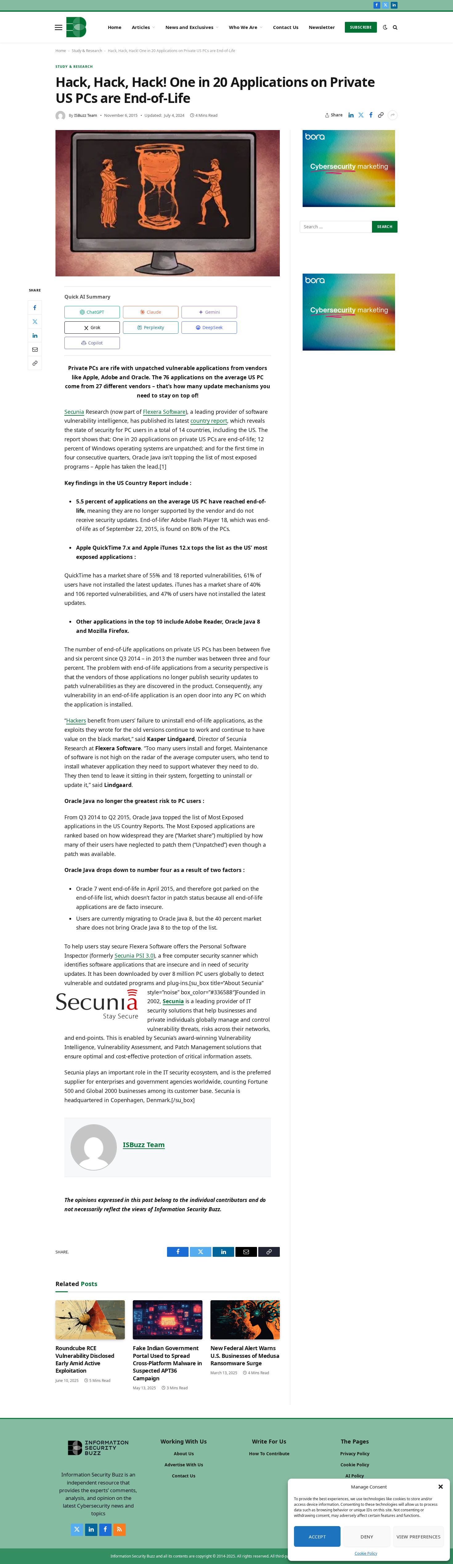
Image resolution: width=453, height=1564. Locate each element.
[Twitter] (35, 322)
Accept (317, 1536)
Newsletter (322, 27)
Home (114, 27)
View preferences (418, 1536)
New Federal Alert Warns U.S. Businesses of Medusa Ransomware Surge (245, 1355)
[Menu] (58, 27)
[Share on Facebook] (370, 115)
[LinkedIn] (35, 335)
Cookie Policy (366, 1553)
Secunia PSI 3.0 (134, 955)
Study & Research (87, 50)
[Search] (395, 27)
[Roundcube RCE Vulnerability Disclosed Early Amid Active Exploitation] (90, 1319)
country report (208, 420)
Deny (367, 1536)
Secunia (74, 411)
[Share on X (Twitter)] (360, 115)
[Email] (35, 349)
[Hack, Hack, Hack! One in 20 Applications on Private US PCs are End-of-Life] (167, 203)
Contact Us (285, 27)
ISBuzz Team (85, 115)
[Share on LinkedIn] (351, 115)
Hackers (76, 720)
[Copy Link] (380, 115)
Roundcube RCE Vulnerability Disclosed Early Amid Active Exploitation (84, 1359)
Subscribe (361, 27)
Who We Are (243, 27)
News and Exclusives (189, 27)
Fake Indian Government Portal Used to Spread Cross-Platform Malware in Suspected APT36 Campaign (167, 1363)
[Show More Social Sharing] (393, 115)
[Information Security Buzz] (76, 27)
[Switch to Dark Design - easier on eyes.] (385, 27)
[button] (441, 1487)
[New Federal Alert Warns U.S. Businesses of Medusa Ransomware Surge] (245, 1319)
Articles (141, 27)
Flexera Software (164, 411)
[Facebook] (35, 308)
